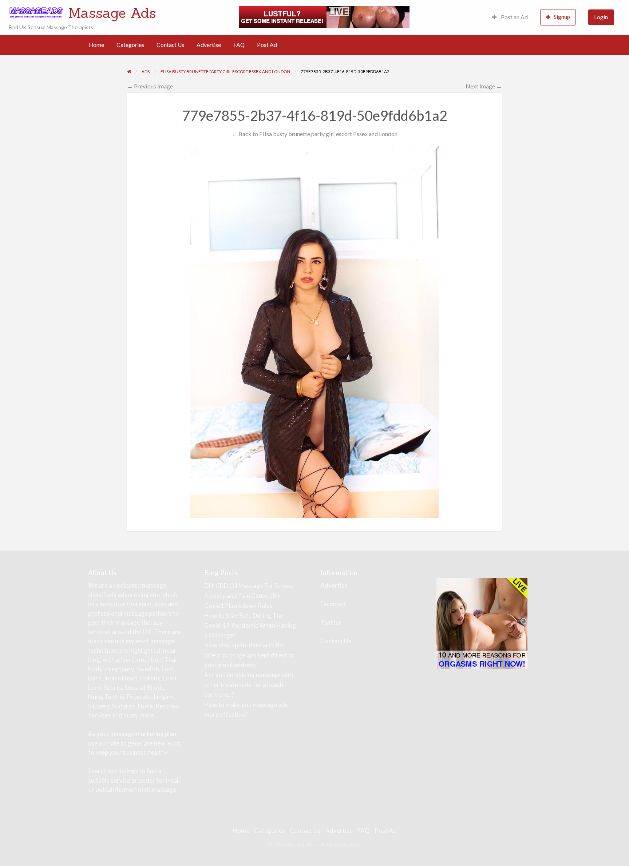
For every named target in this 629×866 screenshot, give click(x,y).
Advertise (209, 44)
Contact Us (170, 44)
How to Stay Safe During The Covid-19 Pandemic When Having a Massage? (250, 625)
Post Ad (267, 44)
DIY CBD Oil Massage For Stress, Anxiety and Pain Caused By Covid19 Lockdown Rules (248, 595)
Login (601, 17)
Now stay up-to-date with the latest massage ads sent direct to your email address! (249, 654)
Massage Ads (112, 12)
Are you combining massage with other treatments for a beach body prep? (248, 684)
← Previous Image (150, 86)
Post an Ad (514, 17)
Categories (130, 44)
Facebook (333, 604)
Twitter (330, 622)
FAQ (239, 44)
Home (96, 44)
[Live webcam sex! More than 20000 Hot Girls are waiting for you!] (324, 16)
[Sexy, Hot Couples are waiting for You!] (481, 623)
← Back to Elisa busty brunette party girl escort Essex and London (314, 133)
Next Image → (484, 86)
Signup (562, 16)
